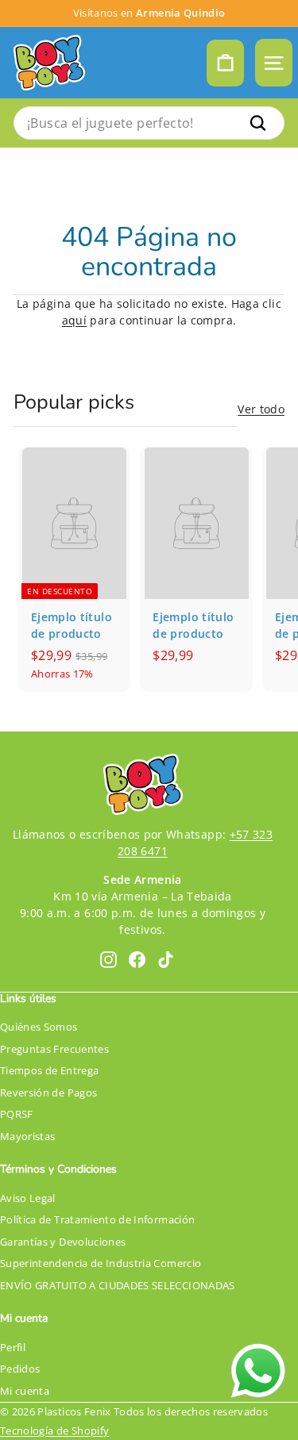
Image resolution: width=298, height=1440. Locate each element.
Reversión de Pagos (48, 1092)
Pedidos (20, 1368)
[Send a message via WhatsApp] (258, 1371)
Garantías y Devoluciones (63, 1242)
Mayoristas (28, 1136)
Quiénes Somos (39, 1027)
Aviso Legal (28, 1198)
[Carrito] (225, 63)
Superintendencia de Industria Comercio (100, 1263)
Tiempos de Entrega (49, 1070)
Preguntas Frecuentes (54, 1049)
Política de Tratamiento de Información (97, 1219)
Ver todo (261, 409)
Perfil (12, 1347)
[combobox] (149, 123)
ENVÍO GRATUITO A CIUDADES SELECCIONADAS (117, 1285)
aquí (74, 320)
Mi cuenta (24, 1391)
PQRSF (16, 1114)
